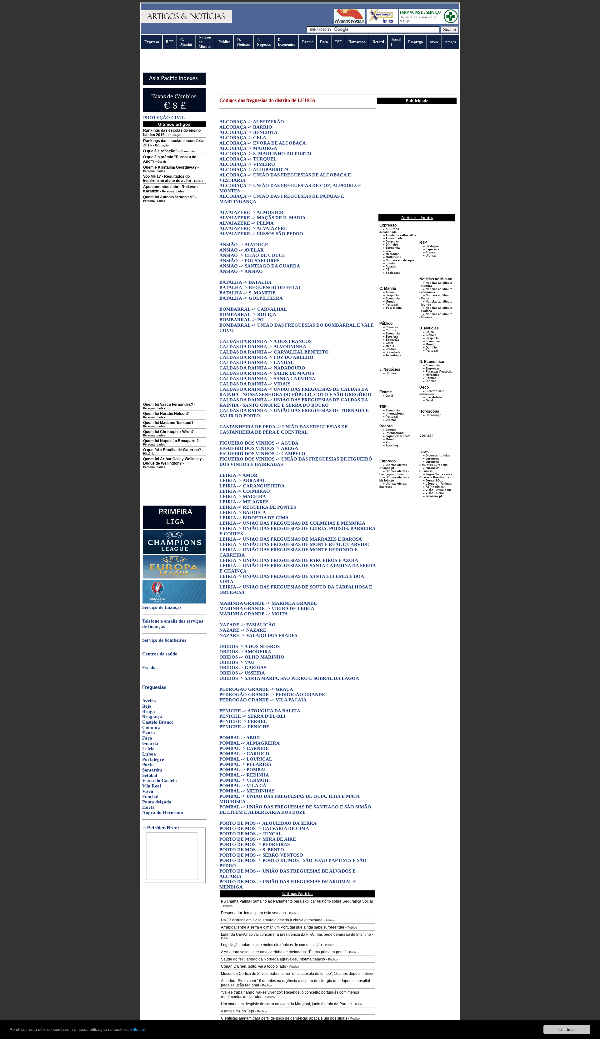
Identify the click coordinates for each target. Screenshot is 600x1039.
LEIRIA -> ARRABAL (242, 480)
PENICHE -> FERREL (243, 721)
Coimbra (151, 727)
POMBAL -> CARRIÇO (244, 753)
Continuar (567, 1029)
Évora (148, 732)
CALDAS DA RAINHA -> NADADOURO (262, 367)
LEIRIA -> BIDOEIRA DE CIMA (254, 517)
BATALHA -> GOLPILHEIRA (251, 298)
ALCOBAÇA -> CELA (242, 137)
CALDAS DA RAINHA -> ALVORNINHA (262, 346)
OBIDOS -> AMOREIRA (245, 651)
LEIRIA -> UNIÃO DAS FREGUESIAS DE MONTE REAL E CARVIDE (294, 544)
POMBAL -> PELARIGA (245, 764)
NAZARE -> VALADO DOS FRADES (258, 635)
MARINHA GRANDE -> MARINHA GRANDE (268, 603)
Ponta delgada (156, 801)
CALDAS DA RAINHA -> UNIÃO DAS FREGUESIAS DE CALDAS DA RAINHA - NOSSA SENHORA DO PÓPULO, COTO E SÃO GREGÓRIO (295, 392)
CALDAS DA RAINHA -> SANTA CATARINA (267, 378)
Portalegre (153, 759)
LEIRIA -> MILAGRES (243, 501)
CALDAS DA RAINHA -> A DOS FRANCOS (265, 341)
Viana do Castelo (159, 780)
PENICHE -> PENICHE (244, 726)
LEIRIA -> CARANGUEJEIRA (252, 485)
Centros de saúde (159, 653)
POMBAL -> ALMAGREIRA (249, 743)
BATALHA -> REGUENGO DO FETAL (260, 287)
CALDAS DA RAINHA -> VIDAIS (254, 383)
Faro (147, 738)
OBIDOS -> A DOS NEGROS (249, 646)
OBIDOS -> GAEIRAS (242, 667)
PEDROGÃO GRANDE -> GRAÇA (256, 689)
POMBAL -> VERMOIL (244, 780)
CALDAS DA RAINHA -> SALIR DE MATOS (266, 373)
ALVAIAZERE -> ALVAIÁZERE (253, 228)
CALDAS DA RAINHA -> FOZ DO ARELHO (266, 357)
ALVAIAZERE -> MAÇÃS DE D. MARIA (262, 217)
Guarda (150, 743)
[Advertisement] (174, 307)
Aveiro (149, 700)
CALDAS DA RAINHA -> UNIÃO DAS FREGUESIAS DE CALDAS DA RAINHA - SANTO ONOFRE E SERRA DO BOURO (293, 402)
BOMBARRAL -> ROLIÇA (247, 314)
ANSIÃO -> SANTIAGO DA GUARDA (259, 265)
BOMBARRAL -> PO (241, 319)
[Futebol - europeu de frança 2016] (174, 602)
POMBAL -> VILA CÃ (242, 785)
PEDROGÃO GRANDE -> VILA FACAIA (263, 699)
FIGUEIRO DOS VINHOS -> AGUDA (258, 443)
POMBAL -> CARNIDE (244, 748)
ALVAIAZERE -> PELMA (246, 223)
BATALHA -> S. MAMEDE (247, 292)
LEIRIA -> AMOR (238, 475)
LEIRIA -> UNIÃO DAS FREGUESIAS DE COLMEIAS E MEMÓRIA (292, 523)
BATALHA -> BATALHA (245, 282)
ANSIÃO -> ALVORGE (243, 244)
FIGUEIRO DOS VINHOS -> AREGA (258, 448)
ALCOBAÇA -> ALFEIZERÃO (251, 121)
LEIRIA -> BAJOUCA (242, 512)
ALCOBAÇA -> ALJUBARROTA (254, 169)
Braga (148, 711)
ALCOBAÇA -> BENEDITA (248, 132)
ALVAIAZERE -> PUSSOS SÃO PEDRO (261, 233)
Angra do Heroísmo (162, 812)
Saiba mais (138, 1029)
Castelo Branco (158, 722)
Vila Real (151, 785)
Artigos (450, 42)
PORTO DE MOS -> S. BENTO (251, 849)
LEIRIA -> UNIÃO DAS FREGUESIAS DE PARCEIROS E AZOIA (288, 560)
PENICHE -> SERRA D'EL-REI (252, 716)
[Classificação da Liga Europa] (174, 577)
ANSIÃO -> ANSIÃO (241, 271)
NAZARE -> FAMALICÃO (247, 624)
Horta (148, 807)
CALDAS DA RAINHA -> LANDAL (256, 362)
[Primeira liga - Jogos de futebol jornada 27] (174, 528)
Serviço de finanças (162, 607)
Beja (147, 706)
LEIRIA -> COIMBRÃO (244, 491)
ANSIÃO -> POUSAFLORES (249, 260)
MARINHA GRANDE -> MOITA (253, 613)
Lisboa (149, 753)
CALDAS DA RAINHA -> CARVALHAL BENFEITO (274, 351)
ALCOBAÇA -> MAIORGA (248, 148)
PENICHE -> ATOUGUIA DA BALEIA (259, 710)
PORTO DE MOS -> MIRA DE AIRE (257, 839)
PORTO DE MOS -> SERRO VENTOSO (261, 855)
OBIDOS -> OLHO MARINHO (251, 657)
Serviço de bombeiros (164, 640)
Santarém (152, 769)
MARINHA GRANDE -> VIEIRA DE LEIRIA (266, 608)
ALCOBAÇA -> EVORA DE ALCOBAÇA (262, 142)
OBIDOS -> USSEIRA (242, 672)
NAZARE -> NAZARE (242, 630)
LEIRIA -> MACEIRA (242, 496)
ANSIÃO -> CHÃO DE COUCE (252, 255)
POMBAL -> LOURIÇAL (245, 758)
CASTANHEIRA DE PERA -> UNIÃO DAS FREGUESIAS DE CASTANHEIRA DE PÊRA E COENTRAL (283, 429)
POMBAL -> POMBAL (243, 769)
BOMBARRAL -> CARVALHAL (253, 309)
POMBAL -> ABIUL (240, 737)
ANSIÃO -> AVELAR (241, 249)
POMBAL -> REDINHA (244, 774)
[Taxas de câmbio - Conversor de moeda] (174, 110)
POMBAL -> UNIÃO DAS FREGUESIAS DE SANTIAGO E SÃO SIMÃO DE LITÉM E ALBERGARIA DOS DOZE (295, 809)
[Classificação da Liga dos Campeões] (174, 552)
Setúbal (149, 775)
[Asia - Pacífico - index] (174, 83)
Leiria (148, 748)
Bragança (152, 716)
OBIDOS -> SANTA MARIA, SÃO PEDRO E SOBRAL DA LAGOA (289, 678)
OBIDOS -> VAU (236, 662)
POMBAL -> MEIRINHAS (246, 790)
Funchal (150, 796)
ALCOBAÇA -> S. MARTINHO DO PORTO (265, 153)
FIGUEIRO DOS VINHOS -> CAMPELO (262, 453)
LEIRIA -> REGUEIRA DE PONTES (257, 507)
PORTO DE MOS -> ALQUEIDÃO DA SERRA (268, 823)
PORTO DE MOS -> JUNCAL (250, 833)
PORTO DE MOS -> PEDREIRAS (254, 844)
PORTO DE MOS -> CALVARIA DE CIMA (264, 828)
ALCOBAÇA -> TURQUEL (248, 158)
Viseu (147, 791)
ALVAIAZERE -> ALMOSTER (251, 212)
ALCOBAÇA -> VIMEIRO (247, 164)
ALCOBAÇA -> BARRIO (245, 127)
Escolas (150, 667)
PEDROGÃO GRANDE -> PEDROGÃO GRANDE (272, 694)
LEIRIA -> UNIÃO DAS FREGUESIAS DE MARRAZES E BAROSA (290, 539)
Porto (148, 764)
